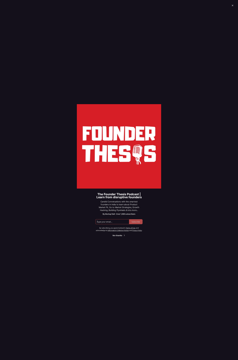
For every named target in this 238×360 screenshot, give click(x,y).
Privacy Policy (137, 230)
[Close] (232, 5)
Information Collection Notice (118, 230)
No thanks (117, 235)
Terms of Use (130, 228)
